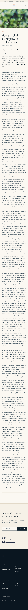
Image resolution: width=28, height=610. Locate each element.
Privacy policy (4, 603)
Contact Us (18, 585)
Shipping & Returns (19, 583)
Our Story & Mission (6, 580)
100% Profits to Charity (20, 564)
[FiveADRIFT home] (14, 6)
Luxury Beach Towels (7, 564)
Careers (3, 585)
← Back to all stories (9, 496)
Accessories (5, 567)
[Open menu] (2, 5)
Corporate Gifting (6, 569)
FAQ (16, 580)
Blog (3, 583)
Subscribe (22, 528)
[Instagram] (5, 600)
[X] (14, 600)
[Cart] (25, 5)
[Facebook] (2, 600)
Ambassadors (5, 588)
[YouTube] (8, 600)
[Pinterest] (11, 600)
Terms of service (13, 603)
